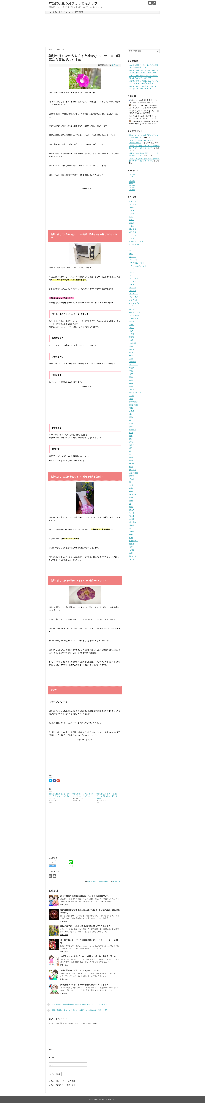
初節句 (131, 368)
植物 (131, 460)
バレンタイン (134, 303)
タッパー (132, 288)
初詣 (131, 371)
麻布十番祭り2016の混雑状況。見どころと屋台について (84, 896)
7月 (132, 177)
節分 (131, 497)
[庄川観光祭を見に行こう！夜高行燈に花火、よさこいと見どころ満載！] (54, 944)
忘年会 (131, 411)
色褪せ (106, 881)
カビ (131, 254)
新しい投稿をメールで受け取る (63, 1085)
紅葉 (131, 507)
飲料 (131, 553)
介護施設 (132, 343)
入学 (131, 359)
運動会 (131, 531)
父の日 (131, 479)
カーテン (132, 257)
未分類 (131, 445)
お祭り (131, 220)
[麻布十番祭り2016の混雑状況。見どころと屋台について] (54, 900)
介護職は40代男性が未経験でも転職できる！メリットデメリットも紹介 (79, 1004)
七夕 (131, 331)
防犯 (131, 538)
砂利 (131, 491)
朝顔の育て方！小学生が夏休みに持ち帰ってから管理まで (85, 926)
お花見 (131, 223)
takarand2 (116, 881)
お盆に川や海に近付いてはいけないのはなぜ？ (80, 970)
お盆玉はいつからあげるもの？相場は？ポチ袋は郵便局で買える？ (89, 956)
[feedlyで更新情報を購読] (150, 3)
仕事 (131, 346)
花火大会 (132, 522)
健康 (131, 355)
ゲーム (131, 269)
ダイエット (133, 294)
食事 (131, 547)
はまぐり (132, 229)
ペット (131, 309)
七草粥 (131, 334)
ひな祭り (132, 232)
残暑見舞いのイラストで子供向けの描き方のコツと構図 (84, 985)
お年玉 (131, 210)
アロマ (131, 238)
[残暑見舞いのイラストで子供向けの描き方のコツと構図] (54, 989)
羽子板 (131, 513)
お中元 (131, 207)
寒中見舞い (133, 402)
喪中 (131, 386)
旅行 (131, 439)
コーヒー (132, 275)
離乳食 (131, 544)
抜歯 (131, 423)
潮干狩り (132, 470)
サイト (51, 1065)
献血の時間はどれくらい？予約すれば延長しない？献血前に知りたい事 (79, 1010)
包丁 (131, 374)
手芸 (131, 420)
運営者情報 (79, 12)
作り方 (89, 881)
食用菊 (131, 550)
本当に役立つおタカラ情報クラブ (73, 3)
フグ (131, 306)
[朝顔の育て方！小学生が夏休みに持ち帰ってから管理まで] (54, 930)
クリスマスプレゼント (137, 266)
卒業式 (131, 380)
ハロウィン (133, 300)
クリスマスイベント (137, 263)
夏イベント (115, 65)
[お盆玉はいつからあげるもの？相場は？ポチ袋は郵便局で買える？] (54, 960)
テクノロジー (134, 297)
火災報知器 (133, 473)
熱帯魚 (131, 476)
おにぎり (132, 204)
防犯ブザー (133, 541)
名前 (51, 1049)
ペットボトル (134, 312)
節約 (131, 501)
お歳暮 (131, 213)
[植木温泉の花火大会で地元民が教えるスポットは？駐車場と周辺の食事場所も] (54, 914)
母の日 (131, 464)
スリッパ (132, 284)
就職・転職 (133, 405)
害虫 (131, 399)
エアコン (132, 247)
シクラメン (133, 278)
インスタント (134, 244)
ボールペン (133, 318)
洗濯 (131, 467)
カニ (131, 251)
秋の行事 (132, 494)
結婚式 (131, 510)
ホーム (49, 12)
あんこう (132, 201)
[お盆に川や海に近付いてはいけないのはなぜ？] (54, 975)
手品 (131, 417)
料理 (131, 433)
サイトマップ (68, 12)
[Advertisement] (102, 30)
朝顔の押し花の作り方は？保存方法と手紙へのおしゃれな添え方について (59, 796)
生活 (131, 485)
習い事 (131, 516)
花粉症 (131, 525)
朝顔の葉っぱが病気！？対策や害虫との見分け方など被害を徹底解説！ (107, 796)
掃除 (131, 426)
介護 (131, 340)
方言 (131, 436)
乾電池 (131, 337)
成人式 (131, 414)
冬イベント (133, 365)
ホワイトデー (134, 315)
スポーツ (132, 281)
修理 (131, 352)
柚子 (131, 448)
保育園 (131, 349)
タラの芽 (132, 291)
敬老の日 (132, 430)
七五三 (131, 328)
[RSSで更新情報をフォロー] (154, 3)
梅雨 (131, 457)
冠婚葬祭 (132, 362)
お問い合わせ (57, 12)
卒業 (131, 377)
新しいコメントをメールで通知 (63, 1081)
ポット (131, 322)
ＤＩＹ (131, 559)
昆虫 (131, 442)
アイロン (132, 235)
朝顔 (101, 881)
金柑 (131, 535)
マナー (131, 325)
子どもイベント (135, 393)
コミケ (131, 272)
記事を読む (64, 905)
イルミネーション (136, 241)
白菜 (131, 488)
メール (52, 1057)
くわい (131, 226)
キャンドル (133, 260)
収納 (131, 383)
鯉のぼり (132, 556)
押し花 (95, 881)
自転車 (131, 519)
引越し (131, 408)
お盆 (131, 217)
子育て (131, 396)
